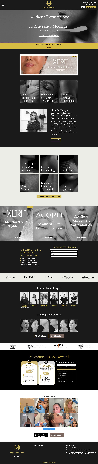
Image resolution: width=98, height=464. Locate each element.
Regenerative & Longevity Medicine (28, 167)
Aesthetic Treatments (67, 169)
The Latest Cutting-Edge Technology (28, 97)
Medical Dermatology (48, 169)
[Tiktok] (19, 456)
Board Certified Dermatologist (24, 307)
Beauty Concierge (73, 306)
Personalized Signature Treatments (48, 97)
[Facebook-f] (15, 456)
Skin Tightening (67, 188)
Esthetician (54, 306)
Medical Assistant (63, 306)
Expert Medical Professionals (68, 97)
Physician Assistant (34, 306)
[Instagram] (17, 456)
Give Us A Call (41, 335)
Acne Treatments (27, 188)
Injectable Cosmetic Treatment (47, 186)
